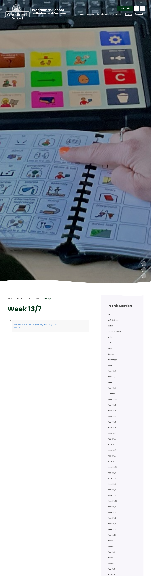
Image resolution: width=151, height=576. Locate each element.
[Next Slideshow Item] (143, 263)
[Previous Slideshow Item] (143, 269)
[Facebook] (136, 8)
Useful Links (125, 8)
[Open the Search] (142, 8)
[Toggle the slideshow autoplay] (143, 275)
